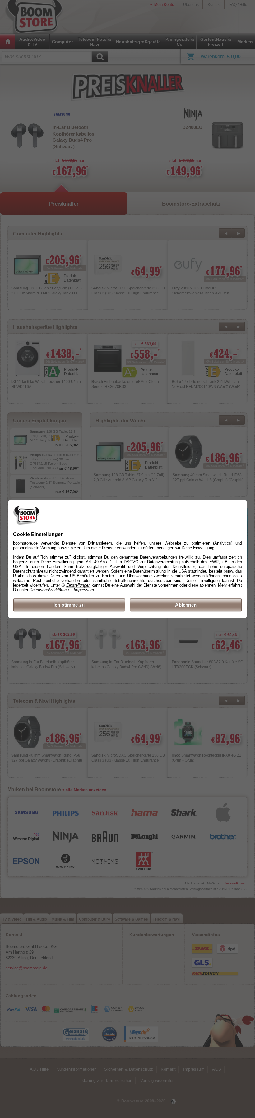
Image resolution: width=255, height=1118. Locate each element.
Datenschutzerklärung (49, 590)
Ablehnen (186, 604)
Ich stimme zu (69, 604)
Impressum (84, 590)
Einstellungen (78, 585)
